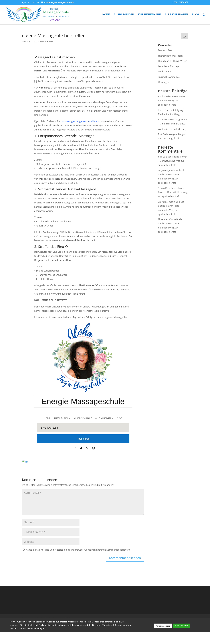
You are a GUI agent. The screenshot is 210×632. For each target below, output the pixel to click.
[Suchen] (184, 36)
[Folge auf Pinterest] (87, 448)
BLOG (195, 15)
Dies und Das (29, 41)
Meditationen (165, 71)
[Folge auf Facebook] (75, 448)
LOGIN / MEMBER (180, 2)
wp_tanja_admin (166, 170)
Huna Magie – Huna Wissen (172, 60)
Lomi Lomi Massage (168, 66)
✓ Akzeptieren (181, 625)
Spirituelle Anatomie (169, 76)
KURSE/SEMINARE (149, 15)
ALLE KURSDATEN (176, 15)
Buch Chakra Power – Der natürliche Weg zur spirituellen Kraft (171, 100)
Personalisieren (162, 626)
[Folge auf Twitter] (81, 448)
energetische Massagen (170, 55)
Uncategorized (165, 82)
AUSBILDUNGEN (124, 15)
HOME (106, 15)
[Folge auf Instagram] (93, 448)
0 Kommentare (45, 41)
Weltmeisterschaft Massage (172, 128)
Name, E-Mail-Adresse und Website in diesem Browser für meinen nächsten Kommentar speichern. (78, 549)
